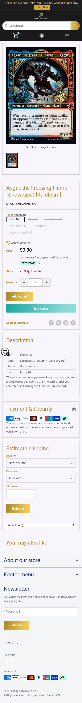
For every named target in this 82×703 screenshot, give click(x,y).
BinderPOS (53, 695)
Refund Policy (15, 525)
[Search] (75, 25)
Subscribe (16, 625)
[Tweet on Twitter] (65, 323)
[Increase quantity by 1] (47, 282)
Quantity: (12, 282)
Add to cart (19, 296)
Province (11, 471)
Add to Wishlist (20, 243)
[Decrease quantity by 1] (24, 282)
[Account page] (41, 35)
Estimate (18, 508)
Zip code (11, 486)
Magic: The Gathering (21, 203)
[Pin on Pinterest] (58, 323)
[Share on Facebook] (51, 323)
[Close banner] (78, 5)
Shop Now (42, 7)
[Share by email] (73, 323)
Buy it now (41, 308)
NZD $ (9, 643)
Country (11, 456)
